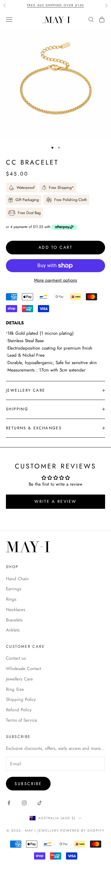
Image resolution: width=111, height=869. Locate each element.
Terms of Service (21, 720)
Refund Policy (19, 710)
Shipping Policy (21, 699)
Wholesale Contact (23, 668)
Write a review (55, 501)
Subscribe (28, 784)
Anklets (13, 630)
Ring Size (15, 689)
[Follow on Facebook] (9, 803)
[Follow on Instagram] (24, 803)
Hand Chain (17, 578)
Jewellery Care (19, 679)
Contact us (16, 658)
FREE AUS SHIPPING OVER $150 (55, 5)
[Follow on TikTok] (40, 803)
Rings (11, 599)
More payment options (55, 280)
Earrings (13, 589)
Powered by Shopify (82, 830)
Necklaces (15, 609)
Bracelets (14, 620)
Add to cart (55, 247)
